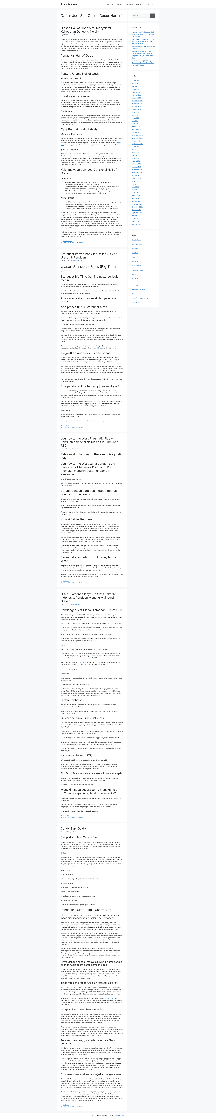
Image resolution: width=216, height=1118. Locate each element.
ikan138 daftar (136, 266)
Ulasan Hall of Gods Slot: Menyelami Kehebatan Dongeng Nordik (86, 29)
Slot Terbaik (66, 425)
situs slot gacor (137, 244)
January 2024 (136, 167)
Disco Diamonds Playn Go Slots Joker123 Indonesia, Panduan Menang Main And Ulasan (89, 597)
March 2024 (136, 161)
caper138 (96, 348)
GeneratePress (119, 1115)
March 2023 (136, 195)
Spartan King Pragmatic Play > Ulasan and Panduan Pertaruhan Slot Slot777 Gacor (143, 63)
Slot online (83, 662)
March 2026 (136, 92)
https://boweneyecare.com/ (141, 298)
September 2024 (137, 144)
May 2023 (135, 190)
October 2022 (136, 210)
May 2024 (135, 155)
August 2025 (136, 112)
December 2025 (137, 101)
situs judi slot (136, 240)
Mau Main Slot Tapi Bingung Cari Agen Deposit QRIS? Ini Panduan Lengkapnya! (143, 34)
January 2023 (136, 201)
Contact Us (129, 4)
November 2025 (137, 104)
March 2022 (136, 221)
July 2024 (135, 149)
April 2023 (135, 192)
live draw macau (137, 270)
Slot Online (110, 4)
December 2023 (137, 170)
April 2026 (135, 89)
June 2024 (135, 152)
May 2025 (135, 121)
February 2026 (137, 95)
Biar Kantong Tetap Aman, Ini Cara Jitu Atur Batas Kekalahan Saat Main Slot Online (143, 41)
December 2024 (137, 135)
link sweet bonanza (138, 289)
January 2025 (136, 132)
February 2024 (137, 164)
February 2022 (136, 224)
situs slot (135, 248)
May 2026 (135, 86)
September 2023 (137, 178)
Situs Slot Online (67, 241)
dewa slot (135, 285)
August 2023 (136, 181)
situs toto (135, 253)
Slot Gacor (120, 4)
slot (133, 294)
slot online (135, 261)
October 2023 (136, 175)
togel (133, 257)
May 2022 (135, 215)
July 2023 (135, 184)
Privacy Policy (149, 4)
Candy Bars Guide (73, 828)
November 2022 (137, 207)
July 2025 (135, 115)
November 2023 (137, 172)
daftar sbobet (109, 998)
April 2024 (135, 158)
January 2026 (136, 98)
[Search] (152, 16)
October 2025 (136, 106)
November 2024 (137, 138)
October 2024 (136, 141)
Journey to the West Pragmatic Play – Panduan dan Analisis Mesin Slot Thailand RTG (89, 442)
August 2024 (136, 147)
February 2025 (136, 129)
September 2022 (137, 213)
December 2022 (137, 204)
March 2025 (136, 126)
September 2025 (137, 109)
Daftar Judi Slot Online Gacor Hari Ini (73, 242)
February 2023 (137, 198)
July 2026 (135, 83)
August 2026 (136, 81)
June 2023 (135, 187)
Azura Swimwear (69, 4)
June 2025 (135, 118)
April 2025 (135, 124)
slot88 (134, 274)
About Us (139, 4)
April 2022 (135, 218)
